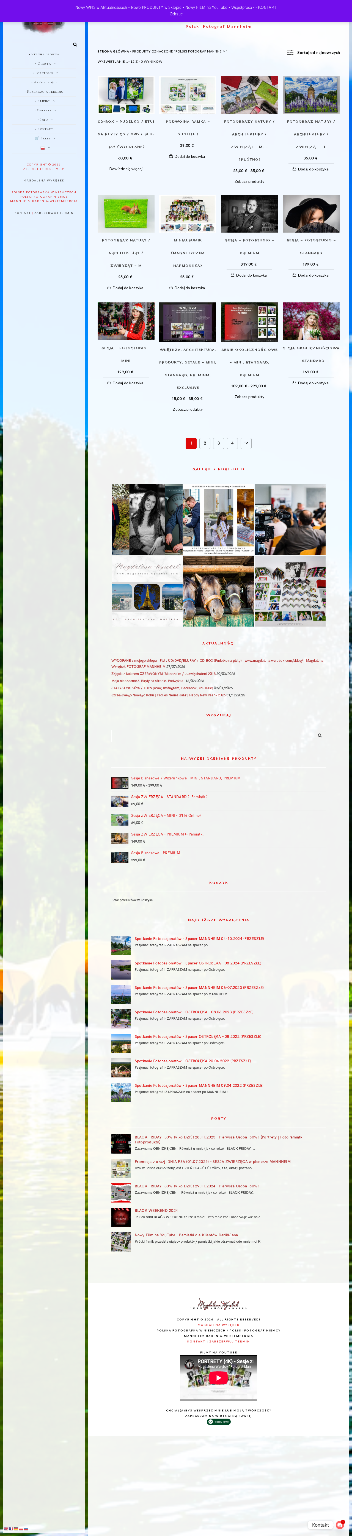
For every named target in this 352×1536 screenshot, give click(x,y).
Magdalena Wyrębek (44, 180)
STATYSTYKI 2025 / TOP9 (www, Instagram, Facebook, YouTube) (162, 688)
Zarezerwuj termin (54, 212)
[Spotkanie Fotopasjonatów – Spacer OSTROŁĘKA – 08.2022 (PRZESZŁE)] (121, 1043)
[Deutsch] (16, 1528)
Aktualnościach (114, 7)
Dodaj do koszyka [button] (190, 156)
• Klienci (43, 101)
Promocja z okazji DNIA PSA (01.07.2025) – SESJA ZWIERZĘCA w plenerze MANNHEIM (213, 1161)
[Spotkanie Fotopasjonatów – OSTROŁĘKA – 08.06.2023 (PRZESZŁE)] (121, 1018)
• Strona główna (44, 54)
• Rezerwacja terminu (44, 91)
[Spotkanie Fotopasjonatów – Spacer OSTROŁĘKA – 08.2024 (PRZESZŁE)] (121, 970)
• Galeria (42, 110)
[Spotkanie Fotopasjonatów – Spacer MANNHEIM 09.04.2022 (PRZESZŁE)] (121, 1092)
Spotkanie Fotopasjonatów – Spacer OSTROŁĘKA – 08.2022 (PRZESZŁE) (198, 1036)
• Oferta (43, 63)
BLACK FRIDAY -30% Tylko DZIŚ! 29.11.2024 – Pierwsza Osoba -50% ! (197, 1186)
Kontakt (23, 212)
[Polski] (44, 148)
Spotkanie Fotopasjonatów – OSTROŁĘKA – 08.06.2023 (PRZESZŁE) (194, 1012)
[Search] (73, 43)
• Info (43, 119)
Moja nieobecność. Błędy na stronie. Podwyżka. (148, 681)
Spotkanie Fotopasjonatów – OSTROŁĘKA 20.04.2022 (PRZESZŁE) (193, 1061)
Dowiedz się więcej (126, 168)
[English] (6, 1528)
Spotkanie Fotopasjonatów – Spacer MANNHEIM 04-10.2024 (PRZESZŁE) (199, 938)
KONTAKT (267, 7)
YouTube (219, 7)
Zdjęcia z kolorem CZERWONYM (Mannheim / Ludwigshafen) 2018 (163, 674)
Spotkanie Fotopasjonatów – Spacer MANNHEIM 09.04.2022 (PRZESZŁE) (199, 1085)
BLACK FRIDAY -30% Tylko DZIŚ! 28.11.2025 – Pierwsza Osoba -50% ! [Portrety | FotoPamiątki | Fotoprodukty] (220, 1140)
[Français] (11, 1528)
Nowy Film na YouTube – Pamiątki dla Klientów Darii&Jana (186, 1235)
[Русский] (26, 1528)
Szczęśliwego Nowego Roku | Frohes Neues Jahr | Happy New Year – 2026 (168, 695)
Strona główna (113, 51)
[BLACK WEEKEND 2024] (121, 1217)
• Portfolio (43, 73)
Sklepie (175, 7)
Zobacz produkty (250, 181)
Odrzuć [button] (176, 14)
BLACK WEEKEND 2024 (156, 1210)
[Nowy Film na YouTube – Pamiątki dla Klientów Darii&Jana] (121, 1241)
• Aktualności (44, 82)
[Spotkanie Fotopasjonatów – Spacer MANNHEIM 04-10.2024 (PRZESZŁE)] (121, 945)
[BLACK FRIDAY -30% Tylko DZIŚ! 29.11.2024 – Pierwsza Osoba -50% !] (121, 1193)
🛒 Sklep (43, 138)
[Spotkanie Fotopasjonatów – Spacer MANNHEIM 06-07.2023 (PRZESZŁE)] (121, 994)
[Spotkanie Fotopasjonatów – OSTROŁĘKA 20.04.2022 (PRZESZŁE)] (121, 1067)
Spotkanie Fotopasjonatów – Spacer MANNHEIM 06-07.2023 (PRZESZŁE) (199, 987)
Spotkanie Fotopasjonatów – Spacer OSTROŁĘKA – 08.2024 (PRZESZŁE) (198, 963)
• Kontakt (44, 129)
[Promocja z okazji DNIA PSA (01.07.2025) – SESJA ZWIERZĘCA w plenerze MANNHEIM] (121, 1168)
